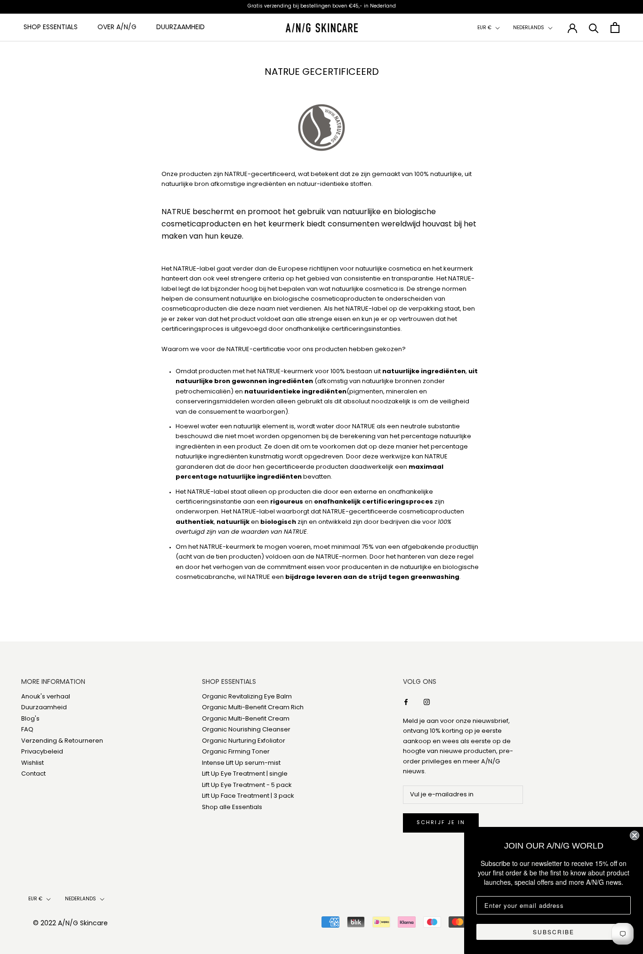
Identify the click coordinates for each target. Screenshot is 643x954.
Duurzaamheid (180, 27)
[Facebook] (406, 702)
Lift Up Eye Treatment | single (245, 774)
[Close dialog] (634, 835)
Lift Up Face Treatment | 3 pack (248, 796)
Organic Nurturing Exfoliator (243, 741)
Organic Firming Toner (236, 752)
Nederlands (528, 28)
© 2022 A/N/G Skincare (70, 923)
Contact (33, 774)
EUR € (484, 28)
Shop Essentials (51, 27)
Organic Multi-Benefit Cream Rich (253, 708)
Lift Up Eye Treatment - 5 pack (247, 785)
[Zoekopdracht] (594, 27)
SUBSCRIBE (553, 932)
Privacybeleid (42, 752)
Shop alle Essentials (232, 807)
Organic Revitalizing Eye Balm (247, 697)
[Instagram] (427, 702)
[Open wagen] (615, 27)
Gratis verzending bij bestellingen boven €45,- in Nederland (322, 6)
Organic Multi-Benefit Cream (245, 719)
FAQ (27, 730)
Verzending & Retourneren (62, 741)
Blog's (30, 719)
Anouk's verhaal (45, 697)
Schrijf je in (441, 823)
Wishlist (32, 763)
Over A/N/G (117, 27)
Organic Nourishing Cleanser (246, 730)
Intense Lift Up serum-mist (241, 763)
